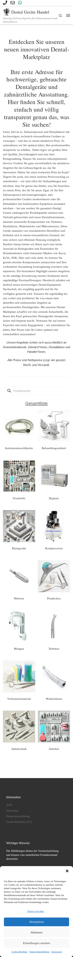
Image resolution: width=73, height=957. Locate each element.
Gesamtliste (36, 403)
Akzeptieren (36, 921)
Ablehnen (36, 932)
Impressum (56, 951)
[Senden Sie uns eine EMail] (13, 3)
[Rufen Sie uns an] (5, 3)
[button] (67, 871)
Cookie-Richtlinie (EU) (19, 821)
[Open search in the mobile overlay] (36, 391)
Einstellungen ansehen (36, 943)
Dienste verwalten (35, 911)
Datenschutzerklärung (39, 951)
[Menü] (68, 15)
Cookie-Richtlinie (19, 951)
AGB (9, 804)
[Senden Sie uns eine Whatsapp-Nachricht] (20, 3)
